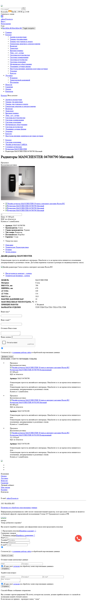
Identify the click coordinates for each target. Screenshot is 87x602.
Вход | (3, 21)
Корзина (4, 490)
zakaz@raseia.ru (7, 19)
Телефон (4, 540)
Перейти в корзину (28, 531)
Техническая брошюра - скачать (17, 276)
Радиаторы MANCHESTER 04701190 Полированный (30, 435)
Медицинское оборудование (21, 64)
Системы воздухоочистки (20, 55)
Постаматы (14, 82)
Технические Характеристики (17, 247)
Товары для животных (18, 39)
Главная (8, 32)
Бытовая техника (16, 50)
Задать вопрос (10, 252)
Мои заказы (5, 487)
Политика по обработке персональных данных (19, 507)
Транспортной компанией (20, 80)
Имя (3, 538)
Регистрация (6, 24)
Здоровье (13, 71)
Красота (13, 73)
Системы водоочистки (18, 60)
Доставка (9, 75)
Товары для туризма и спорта (21, 41)
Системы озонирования (19, 57)
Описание (9, 245)
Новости (8, 84)
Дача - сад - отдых (17, 53)
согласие (16, 566)
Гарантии (9, 87)
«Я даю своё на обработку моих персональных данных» (28, 566)
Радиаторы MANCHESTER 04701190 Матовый (28, 402)
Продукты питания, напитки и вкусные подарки (29, 69)
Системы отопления (18, 62)
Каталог (8, 35)
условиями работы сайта (21, 352)
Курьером (13, 78)
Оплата (8, 89)
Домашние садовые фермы (20, 66)
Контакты (9, 91)
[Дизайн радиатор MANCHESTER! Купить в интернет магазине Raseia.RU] (18, 199)
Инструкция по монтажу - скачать (18, 273)
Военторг (13, 46)
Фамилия (5, 542)
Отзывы (8, 249)
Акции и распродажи (18, 37)
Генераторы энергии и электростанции (25, 44)
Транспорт (14, 48)
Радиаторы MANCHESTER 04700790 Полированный (31, 370)
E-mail (4, 545)
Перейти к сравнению (25, 535)
